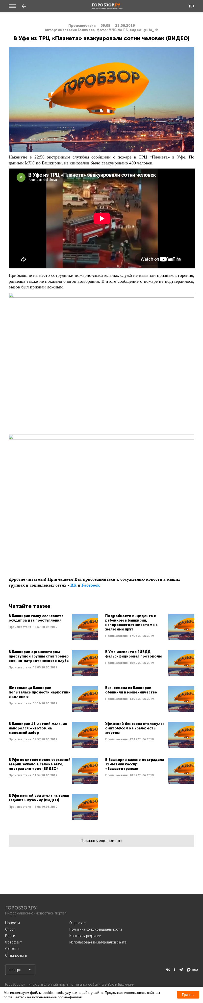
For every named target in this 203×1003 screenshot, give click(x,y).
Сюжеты (12, 949)
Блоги (10, 936)
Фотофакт (13, 942)
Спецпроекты (16, 955)
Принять (188, 995)
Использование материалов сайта (98, 942)
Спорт (10, 929)
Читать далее (53, 627)
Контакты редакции (85, 936)
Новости (12, 923)
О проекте (77, 923)
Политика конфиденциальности (95, 929)
